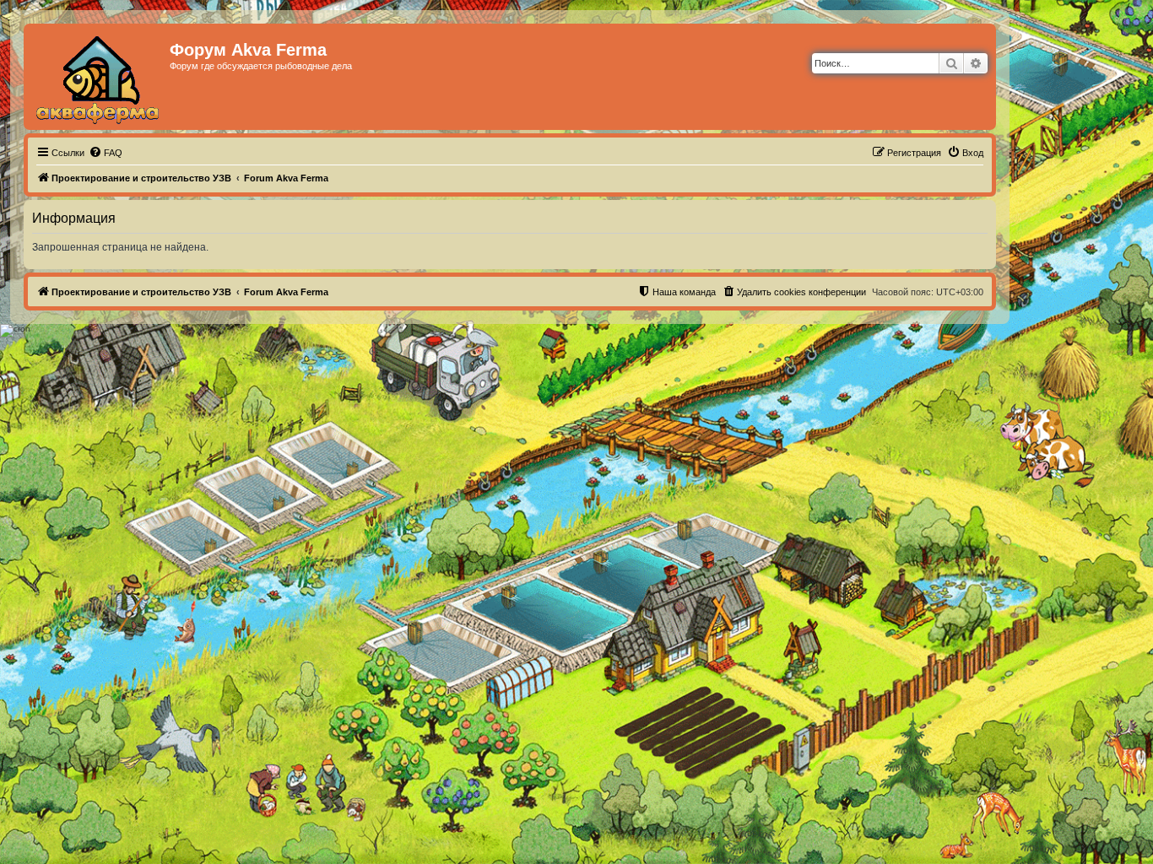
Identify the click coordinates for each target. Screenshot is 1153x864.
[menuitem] (105, 153)
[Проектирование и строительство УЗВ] (99, 77)
